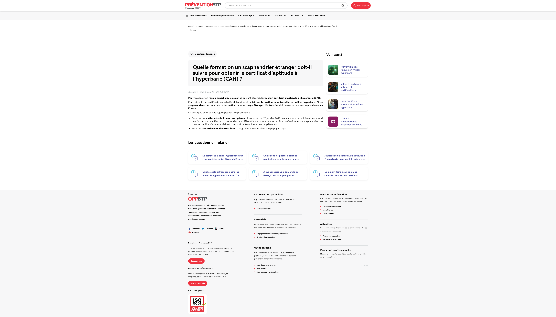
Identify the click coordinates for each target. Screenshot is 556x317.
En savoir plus (196, 261)
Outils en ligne (262, 247)
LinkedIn (209, 229)
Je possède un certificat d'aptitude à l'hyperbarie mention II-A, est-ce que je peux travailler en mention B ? (344, 157)
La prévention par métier (268, 194)
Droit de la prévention (266, 237)
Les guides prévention (332, 206)
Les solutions (328, 213)
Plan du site (214, 212)
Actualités (326, 224)
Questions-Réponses (228, 26)
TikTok (221, 229)
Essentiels (260, 219)
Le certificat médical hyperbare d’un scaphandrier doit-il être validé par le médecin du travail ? (222, 157)
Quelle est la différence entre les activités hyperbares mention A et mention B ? (221, 173)
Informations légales (215, 205)
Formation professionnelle (335, 250)
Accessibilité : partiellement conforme (204, 216)
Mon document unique (266, 265)
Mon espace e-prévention (267, 272)
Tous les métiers (263, 209)
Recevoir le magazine (332, 239)
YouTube (195, 232)
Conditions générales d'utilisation (202, 209)
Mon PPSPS (262, 268)
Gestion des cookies (196, 219)
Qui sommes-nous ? (196, 205)
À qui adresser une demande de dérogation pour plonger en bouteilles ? (281, 173)
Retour (193, 30)
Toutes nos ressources (207, 26)
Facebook (196, 229)
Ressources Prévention (333, 194)
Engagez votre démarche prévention (272, 234)
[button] (361, 5)
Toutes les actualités (331, 236)
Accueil (191, 26)
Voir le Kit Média (198, 283)
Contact (221, 209)
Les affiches (328, 210)
